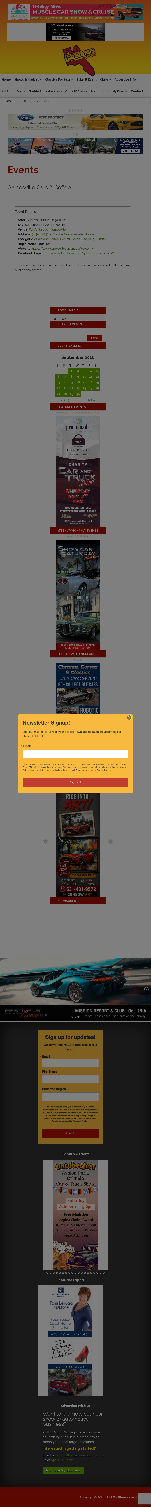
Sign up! (75, 782)
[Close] (129, 717)
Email (27, 745)
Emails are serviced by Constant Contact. (94, 769)
